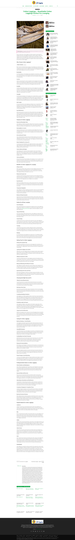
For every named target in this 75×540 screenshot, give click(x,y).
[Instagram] (33, 531)
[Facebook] (31, 531)
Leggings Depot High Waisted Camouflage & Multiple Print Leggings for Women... (53, 89)
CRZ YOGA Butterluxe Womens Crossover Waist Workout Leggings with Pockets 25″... (54, 54)
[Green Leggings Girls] (21, 500)
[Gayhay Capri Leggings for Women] (47, 115)
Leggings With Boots (52, 95)
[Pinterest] (37, 531)
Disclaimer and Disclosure (29, 535)
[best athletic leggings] (21, 491)
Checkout (50, 535)
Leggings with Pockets (45, 536)
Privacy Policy (20, 535)
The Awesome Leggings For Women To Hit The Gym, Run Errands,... (53, 111)
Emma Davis (34, 15)
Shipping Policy (41, 535)
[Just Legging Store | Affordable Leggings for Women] (37, 2)
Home (17, 7)
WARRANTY (34, 535)
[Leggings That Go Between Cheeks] (47, 139)
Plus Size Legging (40, 536)
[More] (44, 18)
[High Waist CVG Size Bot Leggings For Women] (47, 107)
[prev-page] (17, 513)
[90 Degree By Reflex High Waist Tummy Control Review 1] (30, 491)
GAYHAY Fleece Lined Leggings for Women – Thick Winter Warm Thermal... (54, 73)
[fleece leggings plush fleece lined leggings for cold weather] (30, 508)
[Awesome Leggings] (47, 111)
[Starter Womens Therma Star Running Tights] (47, 148)
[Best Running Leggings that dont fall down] (47, 100)
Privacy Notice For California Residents (21, 536)
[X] (41, 531)
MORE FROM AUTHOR (27, 486)
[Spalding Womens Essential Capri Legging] (47, 124)
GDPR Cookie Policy (28, 536)
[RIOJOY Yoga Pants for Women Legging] (47, 104)
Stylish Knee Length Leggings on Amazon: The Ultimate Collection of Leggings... (54, 123)
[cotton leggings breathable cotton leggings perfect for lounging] (30, 34)
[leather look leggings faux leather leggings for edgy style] (39, 500)
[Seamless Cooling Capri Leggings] (47, 127)
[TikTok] (39, 531)
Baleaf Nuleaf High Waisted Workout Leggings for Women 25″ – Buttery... (54, 69)
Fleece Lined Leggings (21, 7)
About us (18, 535)
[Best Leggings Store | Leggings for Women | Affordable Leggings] (37, 523)
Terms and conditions (45, 535)
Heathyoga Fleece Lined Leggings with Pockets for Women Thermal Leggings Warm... (54, 85)
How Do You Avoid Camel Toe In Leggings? (22, 461)
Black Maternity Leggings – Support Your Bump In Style (38, 462)
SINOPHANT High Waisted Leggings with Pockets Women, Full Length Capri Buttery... (54, 38)
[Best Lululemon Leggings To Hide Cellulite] (39, 491)
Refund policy (37, 535)
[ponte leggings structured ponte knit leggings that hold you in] (21, 508)
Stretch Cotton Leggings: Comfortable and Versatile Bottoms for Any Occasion (53, 119)
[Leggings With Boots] (47, 96)
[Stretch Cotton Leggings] (47, 119)
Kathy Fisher (51, 25)
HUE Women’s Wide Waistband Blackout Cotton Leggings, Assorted (54, 77)
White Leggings (55, 536)
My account (54, 535)
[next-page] (18, 513)
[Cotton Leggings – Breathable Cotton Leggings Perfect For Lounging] (48, 34)
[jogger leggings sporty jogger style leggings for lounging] (39, 508)
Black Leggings (36, 536)
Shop (52, 535)
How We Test (32, 536)
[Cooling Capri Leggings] (47, 131)
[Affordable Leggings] (47, 134)
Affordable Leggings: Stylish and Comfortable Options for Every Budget (54, 134)
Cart (57, 535)
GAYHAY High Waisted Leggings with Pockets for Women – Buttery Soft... (54, 42)
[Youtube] (44, 531)
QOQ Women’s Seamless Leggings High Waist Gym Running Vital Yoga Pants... (53, 50)
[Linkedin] (35, 531)
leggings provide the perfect (26, 208)
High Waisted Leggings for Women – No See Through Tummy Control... (53, 58)
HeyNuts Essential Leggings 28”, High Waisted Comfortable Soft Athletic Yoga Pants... (54, 46)
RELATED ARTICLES (20, 486)
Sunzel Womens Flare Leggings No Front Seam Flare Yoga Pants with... (54, 65)
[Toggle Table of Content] (24, 64)
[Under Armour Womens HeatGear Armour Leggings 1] (30, 500)
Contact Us (24, 535)
